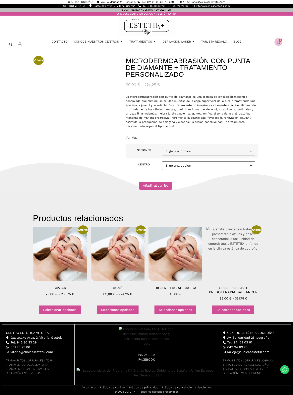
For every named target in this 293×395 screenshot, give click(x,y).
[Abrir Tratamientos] (154, 41)
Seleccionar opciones (59, 310)
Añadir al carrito (155, 185)
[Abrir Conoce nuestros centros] (121, 41)
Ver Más (132, 137)
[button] (11, 44)
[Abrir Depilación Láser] (193, 41)
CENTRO (144, 164)
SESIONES (144, 150)
